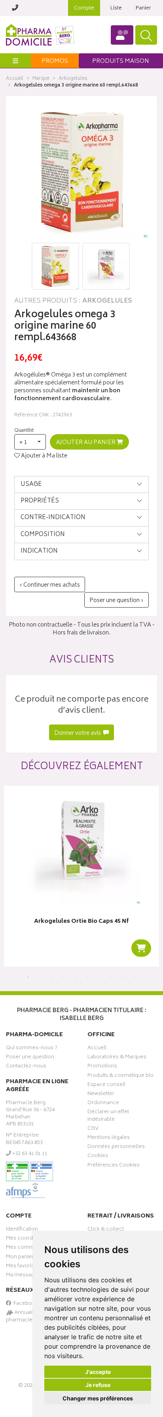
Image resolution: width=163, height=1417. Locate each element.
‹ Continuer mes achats (49, 585)
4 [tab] (64, 977)
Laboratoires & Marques (116, 1058)
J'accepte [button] (98, 1371)
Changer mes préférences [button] (98, 1398)
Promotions (102, 1067)
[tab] (81, 484)
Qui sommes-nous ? (31, 1049)
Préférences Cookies (113, 1166)
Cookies (97, 1157)
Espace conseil (106, 1086)
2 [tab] (40, 977)
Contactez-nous (26, 1067)
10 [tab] (135, 977)
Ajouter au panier (86, 443)
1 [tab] (28, 977)
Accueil (14, 79)
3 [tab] (52, 977)
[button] (30, 442)
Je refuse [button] (97, 1384)
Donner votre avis (78, 733)
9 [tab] (123, 977)
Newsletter (100, 1095)
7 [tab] (99, 977)
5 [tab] (76, 977)
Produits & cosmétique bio (120, 1076)
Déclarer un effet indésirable (108, 1116)
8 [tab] (111, 977)
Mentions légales (108, 1138)
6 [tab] (87, 977)
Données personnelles (116, 1148)
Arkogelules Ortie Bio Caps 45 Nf (81, 921)
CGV (93, 1129)
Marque (40, 79)
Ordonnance (103, 1104)
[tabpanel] (81, 876)
